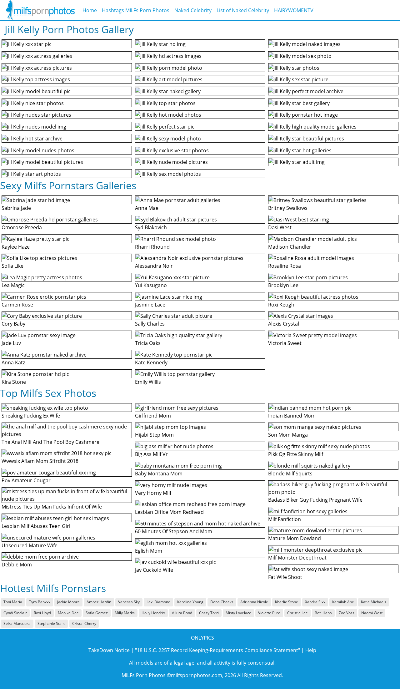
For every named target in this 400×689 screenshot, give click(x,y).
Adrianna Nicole (254, 602)
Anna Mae (146, 208)
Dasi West (280, 227)
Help (310, 650)
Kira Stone (14, 381)
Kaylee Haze (16, 246)
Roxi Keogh (281, 304)
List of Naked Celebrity (243, 10)
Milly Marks (125, 613)
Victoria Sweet (285, 343)
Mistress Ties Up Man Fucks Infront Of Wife (52, 506)
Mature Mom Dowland (294, 538)
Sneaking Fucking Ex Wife (31, 415)
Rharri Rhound (152, 246)
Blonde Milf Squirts (290, 473)
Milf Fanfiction (284, 519)
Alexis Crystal (283, 323)
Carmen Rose (17, 304)
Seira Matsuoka (17, 623)
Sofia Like (12, 265)
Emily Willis (148, 381)
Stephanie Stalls (51, 623)
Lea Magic (13, 285)
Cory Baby (13, 323)
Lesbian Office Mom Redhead (169, 512)
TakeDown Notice (109, 650)
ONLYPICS (202, 637)
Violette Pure (269, 613)
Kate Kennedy (151, 362)
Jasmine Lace (150, 304)
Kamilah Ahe (343, 602)
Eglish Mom (148, 550)
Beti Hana (323, 613)
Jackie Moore (68, 602)
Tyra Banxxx (39, 602)
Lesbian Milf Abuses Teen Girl (36, 526)
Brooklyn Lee (283, 285)
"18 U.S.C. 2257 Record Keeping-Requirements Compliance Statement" (217, 650)
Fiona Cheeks (221, 602)
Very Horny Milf (153, 492)
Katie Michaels (373, 602)
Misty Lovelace (238, 613)
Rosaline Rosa (284, 265)
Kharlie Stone (286, 602)
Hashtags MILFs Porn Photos (135, 10)
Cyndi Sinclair (15, 613)
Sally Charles (150, 323)
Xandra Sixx (315, 602)
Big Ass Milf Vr (151, 454)
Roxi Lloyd (42, 613)
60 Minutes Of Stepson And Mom (173, 531)
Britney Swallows (288, 208)
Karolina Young (190, 602)
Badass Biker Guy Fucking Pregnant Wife (315, 499)
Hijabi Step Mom (154, 434)
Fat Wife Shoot (285, 577)
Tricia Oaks (148, 343)
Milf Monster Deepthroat (297, 557)
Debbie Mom (17, 564)
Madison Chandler (289, 246)
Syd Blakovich (151, 227)
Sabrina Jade (16, 208)
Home (89, 10)
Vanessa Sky (129, 602)
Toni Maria (12, 602)
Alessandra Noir (154, 265)
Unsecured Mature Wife (30, 545)
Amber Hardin (99, 602)
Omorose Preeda (22, 227)
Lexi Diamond (158, 602)
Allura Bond (182, 613)
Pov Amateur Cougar (26, 480)
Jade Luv (11, 343)
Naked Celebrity (193, 10)
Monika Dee (68, 613)
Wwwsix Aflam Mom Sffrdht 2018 (40, 461)
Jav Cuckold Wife (154, 569)
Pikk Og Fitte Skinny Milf (295, 454)
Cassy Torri (209, 613)
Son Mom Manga (288, 434)
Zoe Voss (346, 613)
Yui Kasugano (151, 285)
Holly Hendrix (153, 613)
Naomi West (371, 613)
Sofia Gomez (97, 613)
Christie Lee (297, 613)
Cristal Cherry (84, 623)
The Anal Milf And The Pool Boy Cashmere (50, 441)
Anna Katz (13, 362)
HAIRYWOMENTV (293, 10)
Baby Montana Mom (158, 473)
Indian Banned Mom (292, 415)
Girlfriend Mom (153, 415)
